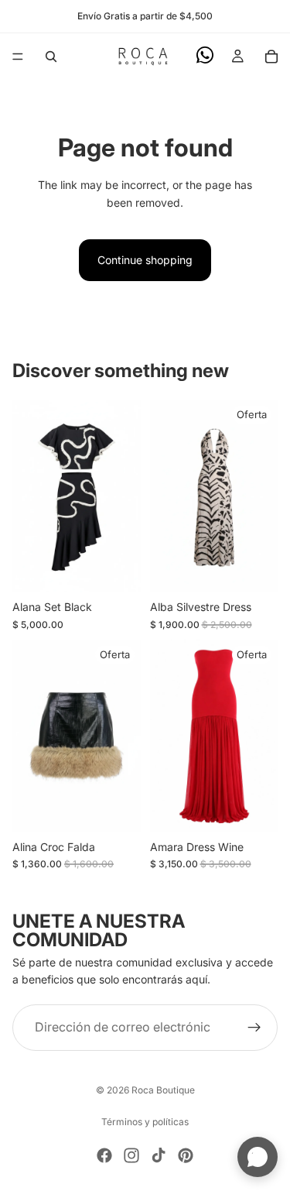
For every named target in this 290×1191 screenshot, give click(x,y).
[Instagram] (131, 1155)
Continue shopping (145, 259)
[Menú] (18, 56)
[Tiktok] (158, 1155)
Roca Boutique (163, 1090)
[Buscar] (51, 56)
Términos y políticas (145, 1122)
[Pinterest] (185, 1155)
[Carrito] (271, 56)
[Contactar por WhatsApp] (257, 1157)
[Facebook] (104, 1155)
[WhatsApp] (204, 54)
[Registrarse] (254, 1027)
